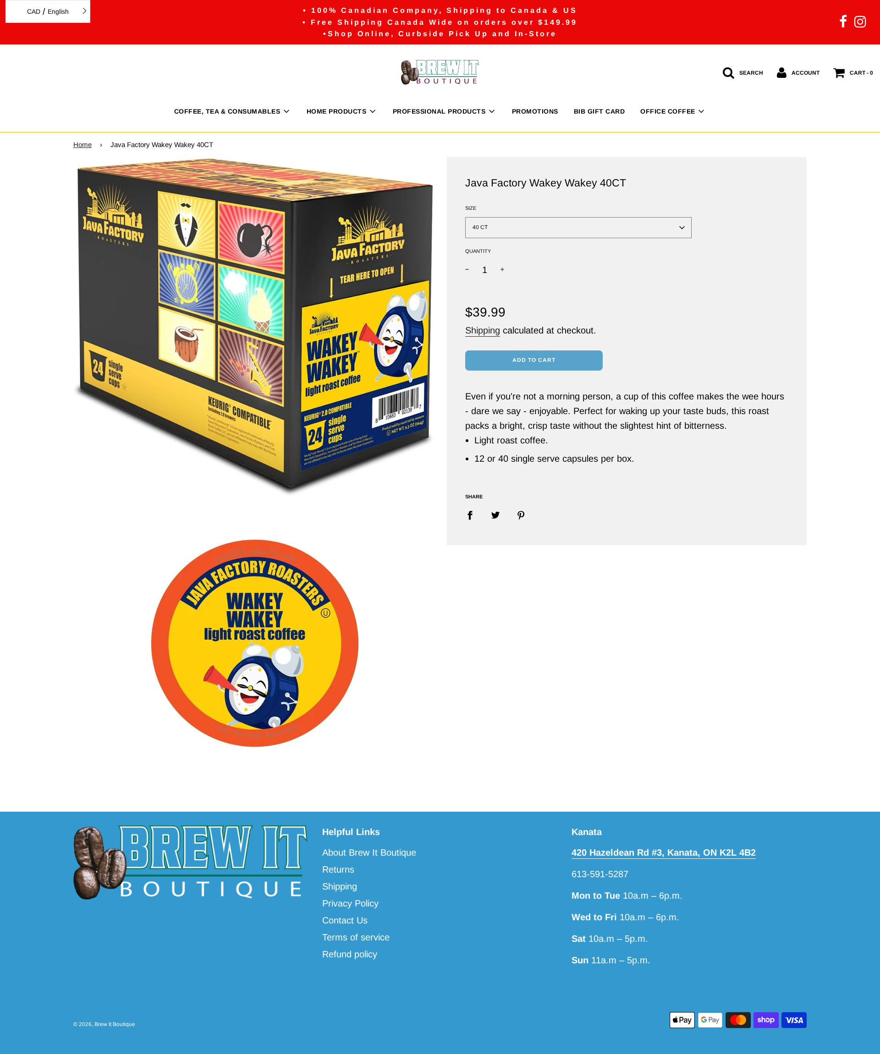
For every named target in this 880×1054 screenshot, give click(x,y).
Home (82, 144)
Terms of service (356, 937)
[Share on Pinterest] (521, 515)
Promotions (535, 111)
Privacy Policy (350, 903)
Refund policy (349, 954)
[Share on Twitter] (495, 515)
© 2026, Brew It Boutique (104, 1024)
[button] (578, 227)
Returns (338, 869)
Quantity (478, 251)
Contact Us (345, 920)
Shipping (482, 330)
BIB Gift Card (599, 111)
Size (470, 208)
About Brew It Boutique (369, 852)
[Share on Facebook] (473, 515)
